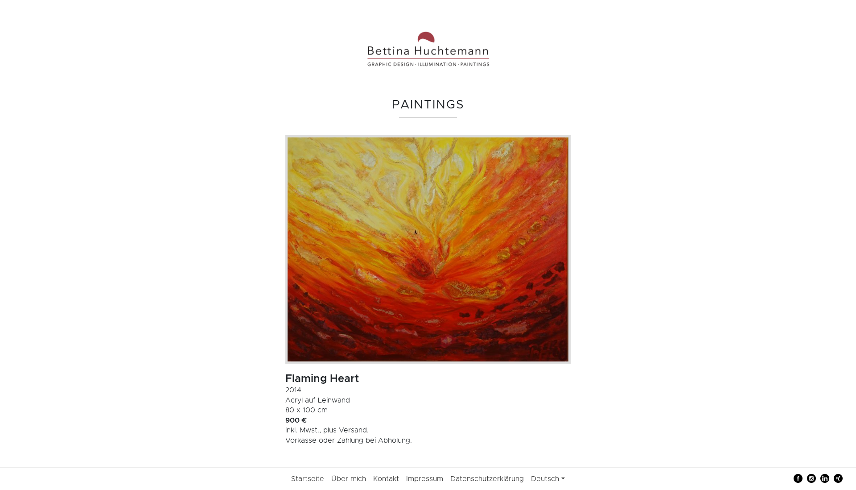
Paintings (428, 105)
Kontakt (386, 478)
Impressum (424, 478)
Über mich (348, 478)
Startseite (307, 478)
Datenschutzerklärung (487, 478)
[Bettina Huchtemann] (428, 49)
